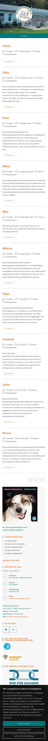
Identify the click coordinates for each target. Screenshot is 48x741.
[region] (24, 713)
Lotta (6, 384)
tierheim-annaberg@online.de (19, 598)
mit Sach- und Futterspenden (15, 544)
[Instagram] (13, 629)
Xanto (6, 46)
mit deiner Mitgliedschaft (13, 553)
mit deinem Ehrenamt (12, 550)
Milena (7, 248)
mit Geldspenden (11, 541)
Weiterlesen (10, 61)
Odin (5, 72)
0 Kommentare (11, 54)
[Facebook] (6, 629)
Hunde (37, 51)
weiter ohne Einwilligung (24, 736)
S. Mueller (9, 51)
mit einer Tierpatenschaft (13, 547)
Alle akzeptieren (24, 723)
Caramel (8, 339)
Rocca (6, 433)
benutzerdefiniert (24, 730)
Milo (5, 211)
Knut (5, 118)
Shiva (6, 166)
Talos (6, 294)
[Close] (45, 687)
